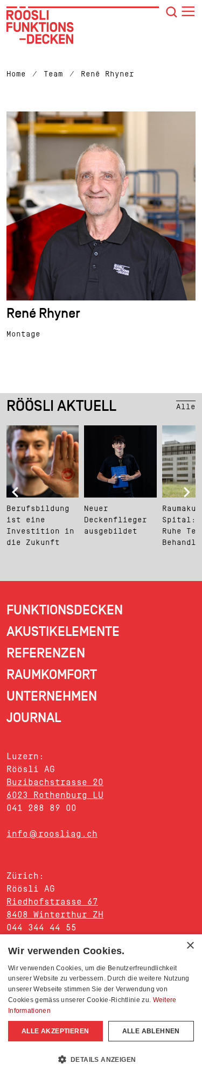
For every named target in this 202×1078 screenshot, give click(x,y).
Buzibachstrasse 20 (54, 782)
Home (16, 74)
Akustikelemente (63, 632)
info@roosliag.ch (51, 833)
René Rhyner (107, 74)
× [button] (190, 946)
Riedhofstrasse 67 (52, 901)
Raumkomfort (51, 675)
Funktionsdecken (64, 610)
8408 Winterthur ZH (54, 914)
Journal (33, 718)
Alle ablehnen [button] (151, 1031)
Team (53, 74)
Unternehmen (51, 696)
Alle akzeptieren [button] (55, 1031)
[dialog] (101, 1006)
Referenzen (45, 653)
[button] (101, 1059)
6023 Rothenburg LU (54, 795)
